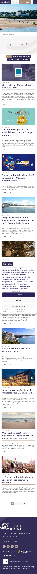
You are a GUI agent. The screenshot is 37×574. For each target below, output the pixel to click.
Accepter (19, 295)
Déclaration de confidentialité (20, 310)
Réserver (25, 2)
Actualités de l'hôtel (21, 56)
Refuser (18, 300)
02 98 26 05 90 (10, 536)
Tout (9, 56)
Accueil (5, 34)
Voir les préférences (18, 306)
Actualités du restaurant (19, 59)
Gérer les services (18, 291)
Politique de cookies (6, 310)
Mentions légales (16, 568)
